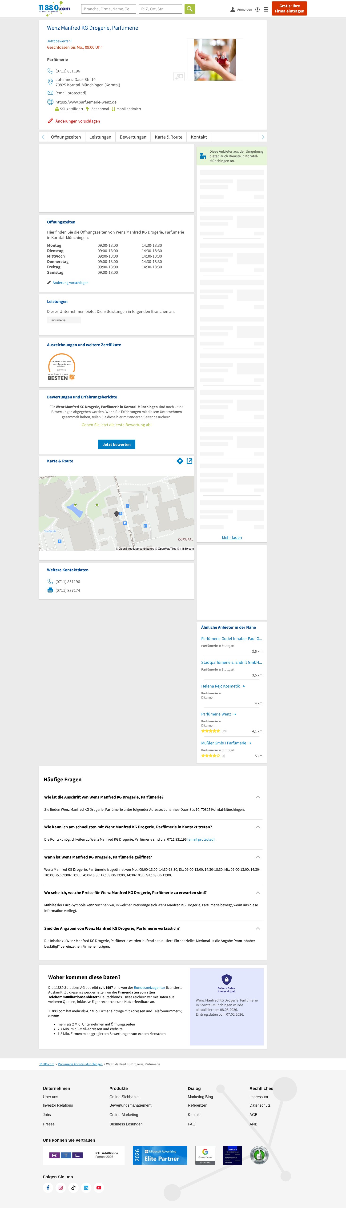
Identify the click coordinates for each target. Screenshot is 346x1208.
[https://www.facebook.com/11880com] (48, 1188)
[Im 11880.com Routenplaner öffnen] (180, 460)
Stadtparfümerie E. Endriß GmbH (230, 662)
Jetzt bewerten (117, 444)
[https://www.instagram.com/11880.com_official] (61, 1188)
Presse (49, 1124)
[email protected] (201, 839)
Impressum (258, 1097)
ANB (253, 1124)
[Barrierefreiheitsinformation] (259, 9)
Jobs (47, 1115)
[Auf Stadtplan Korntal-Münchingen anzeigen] (189, 460)
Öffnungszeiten (66, 137)
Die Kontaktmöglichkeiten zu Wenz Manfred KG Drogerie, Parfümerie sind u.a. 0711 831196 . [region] (130, 839)
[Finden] (190, 9)
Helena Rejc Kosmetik (220, 686)
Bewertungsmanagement (130, 1105)
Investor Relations (58, 1105)
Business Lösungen (126, 1124)
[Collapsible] (258, 797)
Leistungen (100, 137)
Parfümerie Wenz (216, 714)
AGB (253, 1115)
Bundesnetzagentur (149, 987)
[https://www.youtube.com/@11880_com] (99, 1188)
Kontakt (199, 137)
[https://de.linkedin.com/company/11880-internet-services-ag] (86, 1188)
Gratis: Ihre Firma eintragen (289, 8)
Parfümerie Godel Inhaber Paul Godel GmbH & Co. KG (231, 638)
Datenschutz (259, 1105)
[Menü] (268, 9)
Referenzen (197, 1105)
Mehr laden (232, 537)
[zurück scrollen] (43, 137)
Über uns (50, 1097)
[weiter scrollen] (263, 137)
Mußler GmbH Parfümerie (223, 743)
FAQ (191, 1124)
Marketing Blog (200, 1097)
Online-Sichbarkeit (125, 1097)
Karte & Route (168, 137)
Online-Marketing (123, 1115)
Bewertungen (133, 137)
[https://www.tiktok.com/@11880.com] (73, 1188)
